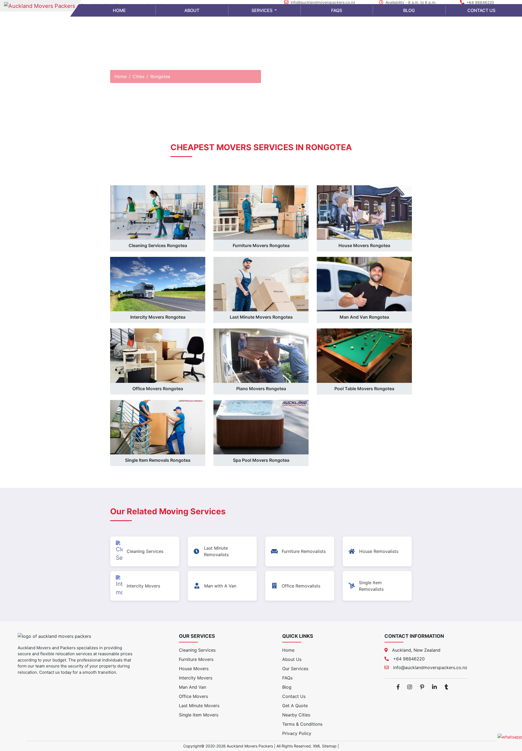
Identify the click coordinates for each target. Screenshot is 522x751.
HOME (119, 10)
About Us (292, 659)
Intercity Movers (195, 678)
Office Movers (193, 696)
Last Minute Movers (199, 705)
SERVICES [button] (262, 10)
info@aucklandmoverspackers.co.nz (323, 2)
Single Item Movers (198, 715)
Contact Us (294, 696)
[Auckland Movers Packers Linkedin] (434, 687)
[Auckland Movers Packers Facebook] (398, 687)
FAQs (287, 678)
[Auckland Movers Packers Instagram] (409, 687)
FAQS (336, 10)
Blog (286, 687)
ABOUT (191, 10)
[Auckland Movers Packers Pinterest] (422, 687)
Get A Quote (295, 705)
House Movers (194, 668)
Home (120, 76)
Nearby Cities (296, 715)
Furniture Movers (196, 659)
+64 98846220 (480, 2)
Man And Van (192, 687)
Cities (138, 76)
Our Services (295, 668)
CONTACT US (481, 10)
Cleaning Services (197, 650)
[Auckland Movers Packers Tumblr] (446, 687)
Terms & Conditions (302, 724)
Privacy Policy (296, 733)
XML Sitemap (325, 746)
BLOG (409, 10)
